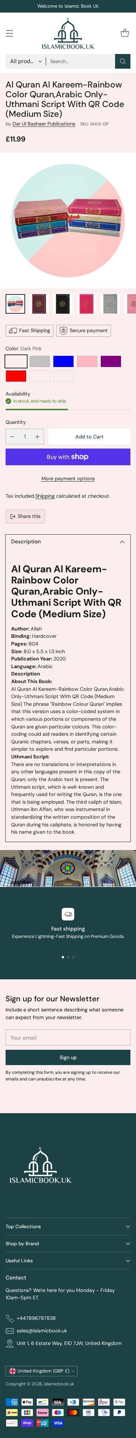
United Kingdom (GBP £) (43, 1371)
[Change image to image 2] (39, 304)
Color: (23, 348)
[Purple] (110, 361)
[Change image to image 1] (15, 304)
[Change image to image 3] (63, 304)
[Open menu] (9, 33)
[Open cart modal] (125, 33)
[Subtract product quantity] (12, 436)
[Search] (122, 61)
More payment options (68, 478)
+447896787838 (36, 1318)
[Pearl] (63, 376)
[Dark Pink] (16, 361)
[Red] (16, 376)
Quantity (16, 422)
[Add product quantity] (37, 436)
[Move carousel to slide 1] (63, 957)
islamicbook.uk (59, 1384)
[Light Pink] (87, 361)
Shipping (45, 496)
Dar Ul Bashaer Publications (44, 124)
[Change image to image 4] (86, 304)
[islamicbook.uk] (68, 33)
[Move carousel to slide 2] (68, 957)
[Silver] (39, 361)
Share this (29, 516)
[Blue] (63, 361)
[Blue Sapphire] (39, 376)
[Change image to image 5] (110, 304)
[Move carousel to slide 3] (73, 957)
